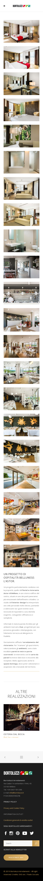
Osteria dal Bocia (14, 734)
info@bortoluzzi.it (16, 793)
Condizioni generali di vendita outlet (18, 820)
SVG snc (22, 874)
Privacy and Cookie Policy (14, 808)
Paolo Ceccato (33, 874)
